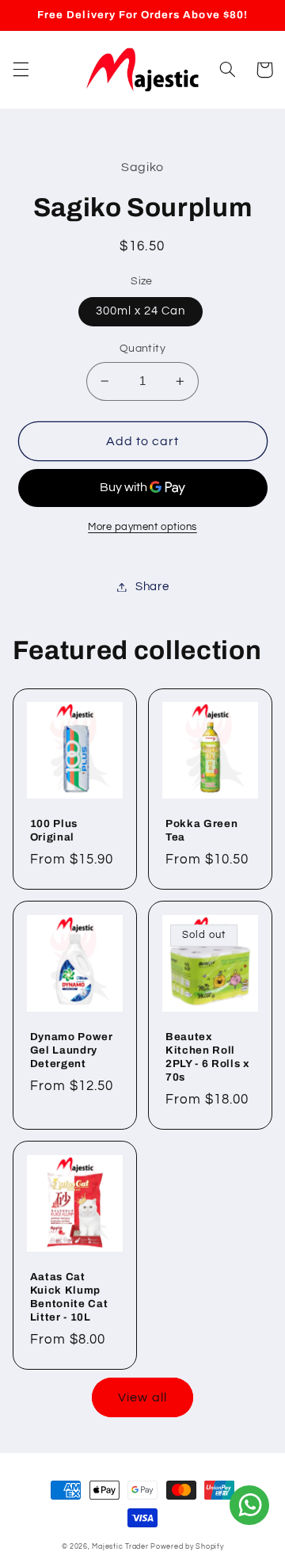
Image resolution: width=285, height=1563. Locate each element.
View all (142, 1397)
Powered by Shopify (186, 1546)
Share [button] (152, 587)
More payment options (142, 527)
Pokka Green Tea (201, 830)
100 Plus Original (54, 830)
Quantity (142, 348)
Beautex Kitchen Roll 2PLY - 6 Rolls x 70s (207, 1057)
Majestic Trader (120, 1546)
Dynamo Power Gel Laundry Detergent (71, 1050)
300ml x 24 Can (141, 311)
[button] (20, 69)
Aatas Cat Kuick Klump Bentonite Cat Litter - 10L (69, 1297)
